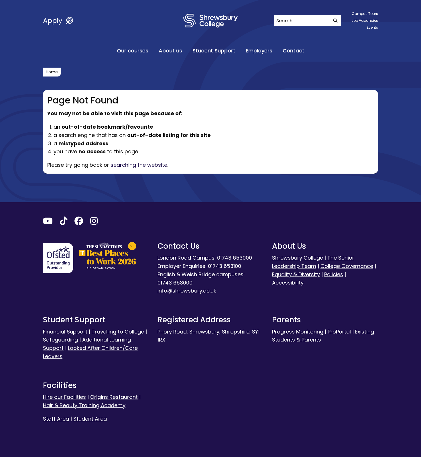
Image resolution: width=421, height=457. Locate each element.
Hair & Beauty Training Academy (84, 405)
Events (372, 27)
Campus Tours (365, 13)
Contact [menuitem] (293, 50)
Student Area (90, 418)
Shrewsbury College (297, 257)
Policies (333, 274)
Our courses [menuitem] (132, 50)
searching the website (139, 164)
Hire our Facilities (64, 397)
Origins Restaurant (114, 397)
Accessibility (288, 282)
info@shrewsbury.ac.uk (187, 290)
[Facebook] (78, 222)
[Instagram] (94, 222)
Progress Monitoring (297, 331)
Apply (53, 20)
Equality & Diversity (296, 274)
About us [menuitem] (170, 50)
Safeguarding (60, 339)
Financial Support (65, 331)
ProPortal (339, 331)
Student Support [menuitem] (213, 50)
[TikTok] (63, 222)
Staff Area (56, 418)
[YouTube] (48, 222)
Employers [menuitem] (259, 50)
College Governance (346, 266)
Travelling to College (118, 331)
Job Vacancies (364, 20)
